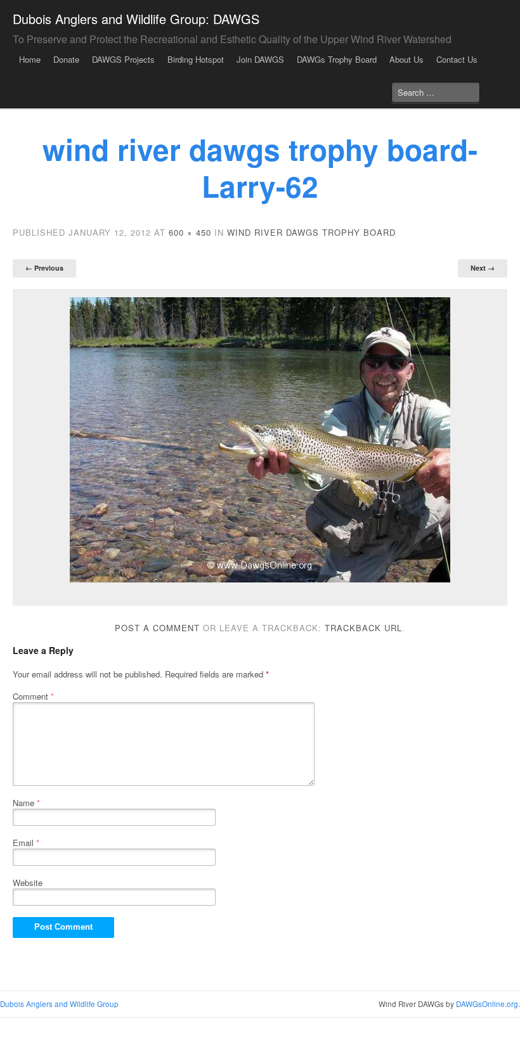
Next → (483, 268)
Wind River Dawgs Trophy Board (311, 232)
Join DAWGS (260, 59)
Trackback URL (363, 628)
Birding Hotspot (195, 59)
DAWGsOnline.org (487, 1004)
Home (30, 59)
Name (26, 803)
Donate (66, 59)
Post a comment (157, 628)
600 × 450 (190, 232)
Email (26, 843)
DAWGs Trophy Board (337, 59)
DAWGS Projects (123, 59)
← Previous (44, 268)
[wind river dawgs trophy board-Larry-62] (260, 439)
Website (27, 882)
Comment (33, 696)
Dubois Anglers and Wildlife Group (59, 1004)
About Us (406, 59)
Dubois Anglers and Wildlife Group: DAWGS (136, 19)
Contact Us (457, 59)
